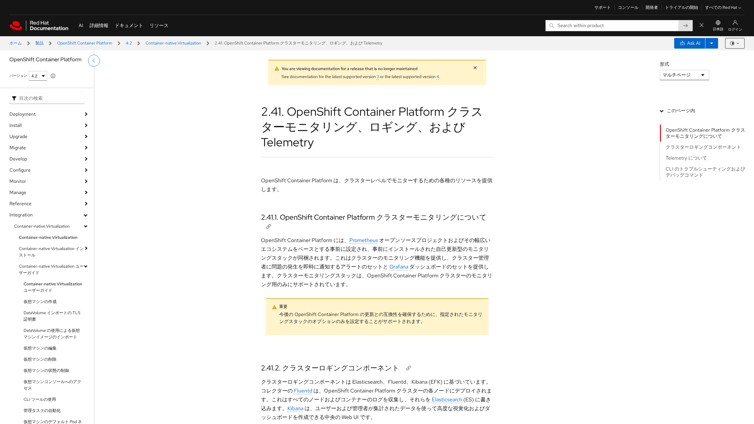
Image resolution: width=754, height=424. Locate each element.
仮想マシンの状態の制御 (46, 370)
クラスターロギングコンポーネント (703, 147)
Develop (18, 159)
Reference (20, 204)
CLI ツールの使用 (40, 399)
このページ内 (681, 110)
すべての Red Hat (721, 7)
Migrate (17, 148)
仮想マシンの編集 (40, 348)
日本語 (718, 29)
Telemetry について (686, 158)
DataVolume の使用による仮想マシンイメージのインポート (52, 333)
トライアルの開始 (681, 7)
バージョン (18, 75)
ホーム (15, 43)
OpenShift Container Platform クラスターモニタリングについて (705, 133)
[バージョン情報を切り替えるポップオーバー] (53, 76)
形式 (664, 64)
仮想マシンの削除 (40, 359)
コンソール (628, 7)
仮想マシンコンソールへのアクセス (52, 385)
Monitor (17, 181)
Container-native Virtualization (173, 43)
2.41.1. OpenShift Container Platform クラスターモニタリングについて (374, 217)
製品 (39, 43)
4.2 (129, 43)
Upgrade (18, 136)
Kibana (295, 408)
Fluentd (303, 390)
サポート (602, 7)
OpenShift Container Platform (84, 43)
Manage (17, 192)
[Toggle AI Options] (711, 43)
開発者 (652, 7)
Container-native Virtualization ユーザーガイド (51, 269)
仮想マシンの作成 (40, 301)
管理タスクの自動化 (42, 410)
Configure (20, 170)
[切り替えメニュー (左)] (94, 61)
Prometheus (363, 240)
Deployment (22, 114)
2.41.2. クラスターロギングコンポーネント (330, 367)
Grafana (398, 266)
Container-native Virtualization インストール (51, 252)
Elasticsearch (447, 399)
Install (15, 125)
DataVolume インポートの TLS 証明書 (52, 316)
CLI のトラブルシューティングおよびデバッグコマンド (705, 172)
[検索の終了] (701, 25)
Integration (21, 215)
